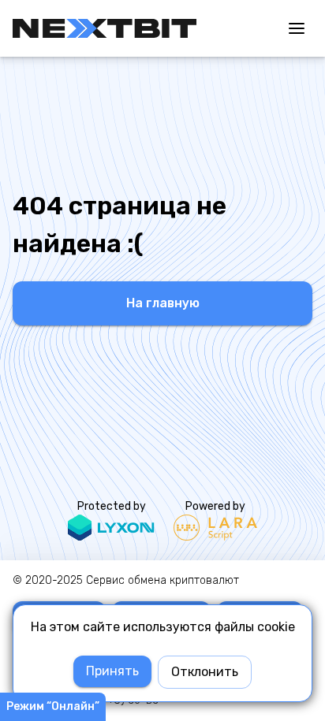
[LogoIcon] (104, 28)
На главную (163, 302)
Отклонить (204, 671)
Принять (112, 670)
